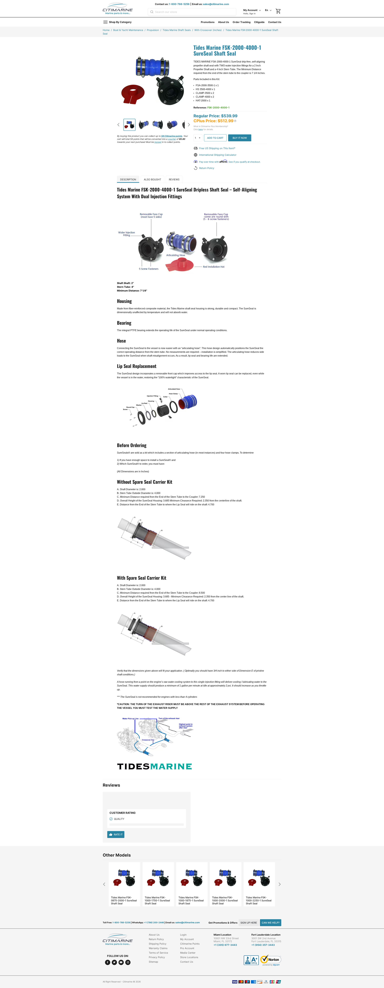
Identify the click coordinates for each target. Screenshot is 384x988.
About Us (223, 22)
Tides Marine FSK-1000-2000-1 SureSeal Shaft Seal (191, 900)
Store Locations (189, 957)
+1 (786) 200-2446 (154, 922)
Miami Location (222, 934)
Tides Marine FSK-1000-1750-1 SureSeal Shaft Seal (123, 900)
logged (157, 142)
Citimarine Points (190, 943)
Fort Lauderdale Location (265, 934)
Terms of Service (158, 952)
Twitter (114, 962)
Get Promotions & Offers (222, 922)
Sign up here (248, 922)
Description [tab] (128, 179)
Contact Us (274, 22)
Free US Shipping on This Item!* (217, 148)
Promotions (207, 22)
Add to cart (215, 137)
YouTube (121, 962)
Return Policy (206, 168)
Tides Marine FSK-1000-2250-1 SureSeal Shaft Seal (225, 900)
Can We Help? (270, 922)
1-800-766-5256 (179, 4)
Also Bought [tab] (152, 179)
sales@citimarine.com (216, 4)
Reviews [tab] (174, 179)
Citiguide (259, 22)
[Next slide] (188, 124)
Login (183, 934)
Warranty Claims (158, 948)
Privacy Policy (157, 957)
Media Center (187, 952)
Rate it (116, 834)
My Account (187, 939)
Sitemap (153, 961)
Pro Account (187, 948)
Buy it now (240, 137)
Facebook (107, 962)
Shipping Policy (157, 943)
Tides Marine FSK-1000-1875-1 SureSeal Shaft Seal (157, 900)
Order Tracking (241, 22)
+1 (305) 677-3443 (225, 944)
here (200, 129)
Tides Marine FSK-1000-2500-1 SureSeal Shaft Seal (259, 900)
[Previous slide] (119, 124)
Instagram (127, 962)
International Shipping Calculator (217, 154)
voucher (172, 139)
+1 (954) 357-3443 (263, 944)
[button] (235, 121)
